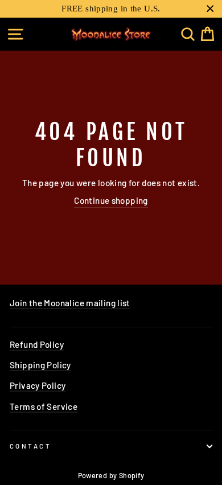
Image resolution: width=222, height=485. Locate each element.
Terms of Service (43, 406)
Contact (30, 446)
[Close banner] (210, 8)
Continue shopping (111, 200)
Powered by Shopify (111, 475)
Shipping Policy (40, 365)
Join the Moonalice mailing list (70, 303)
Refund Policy (37, 344)
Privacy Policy (37, 385)
